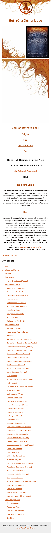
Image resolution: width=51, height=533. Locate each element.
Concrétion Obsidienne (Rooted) (19, 350)
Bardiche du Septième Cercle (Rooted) (22, 343)
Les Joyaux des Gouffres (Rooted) (20, 445)
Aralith (10, 336)
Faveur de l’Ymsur (14, 507)
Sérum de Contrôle (14, 489)
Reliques (8, 274)
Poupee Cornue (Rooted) (17, 306)
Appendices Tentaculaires (17, 332)
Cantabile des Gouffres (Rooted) (20, 347)
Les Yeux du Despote (15, 514)
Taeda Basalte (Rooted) (16, 492)
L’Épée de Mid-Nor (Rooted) (18, 438)
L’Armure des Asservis (16, 423)
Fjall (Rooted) (12, 383)
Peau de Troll (12, 299)
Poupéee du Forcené (15, 478)
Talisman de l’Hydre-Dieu (16, 321)
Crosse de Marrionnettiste (17, 295)
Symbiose (10, 518)
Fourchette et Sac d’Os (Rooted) (20, 387)
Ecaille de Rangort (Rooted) (18, 368)
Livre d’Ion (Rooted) (15, 449)
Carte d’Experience (12, 500)
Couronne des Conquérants (18, 357)
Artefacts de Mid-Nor (11, 270)
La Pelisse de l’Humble (15, 408)
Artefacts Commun (12, 285)
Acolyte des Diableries (16, 288)
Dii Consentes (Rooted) (16, 365)
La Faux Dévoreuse (14, 398)
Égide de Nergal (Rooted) (17, 372)
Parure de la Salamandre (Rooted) (20, 463)
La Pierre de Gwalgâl (15, 412)
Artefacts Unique (12, 325)
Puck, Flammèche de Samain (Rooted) (21, 481)
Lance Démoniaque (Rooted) (18, 405)
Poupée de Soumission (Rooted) (19, 467)
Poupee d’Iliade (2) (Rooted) (18, 474)
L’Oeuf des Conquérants (16, 456)
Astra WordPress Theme (25, 528)
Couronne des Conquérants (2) (19, 361)
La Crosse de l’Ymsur (15, 394)
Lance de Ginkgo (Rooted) (17, 401)
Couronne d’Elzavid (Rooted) (18, 354)
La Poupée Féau (13, 419)
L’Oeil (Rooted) (13, 452)
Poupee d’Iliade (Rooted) (16, 470)
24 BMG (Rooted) (14, 328)
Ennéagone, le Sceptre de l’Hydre (20, 379)
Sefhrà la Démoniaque (15, 485)
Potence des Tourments (16, 303)
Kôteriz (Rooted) (13, 390)
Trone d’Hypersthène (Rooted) (19, 496)
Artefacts (6, 266)
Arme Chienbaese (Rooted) (17, 281)
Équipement (9, 277)
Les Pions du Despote (15, 511)
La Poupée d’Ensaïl (14, 416)
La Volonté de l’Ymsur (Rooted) (19, 427)
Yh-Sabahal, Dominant (25, 171)
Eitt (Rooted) (12, 376)
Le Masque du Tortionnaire (17, 434)
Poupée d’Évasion (14, 317)
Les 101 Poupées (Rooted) (17, 441)
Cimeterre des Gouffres (16, 292)
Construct (24, 247)
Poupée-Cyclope (13, 310)
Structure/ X (36, 247)
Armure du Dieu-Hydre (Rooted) (19, 339)
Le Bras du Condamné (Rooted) (19, 430)
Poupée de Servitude (15, 314)
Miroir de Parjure (14, 460)
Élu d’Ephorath (13, 503)
